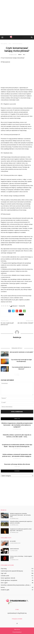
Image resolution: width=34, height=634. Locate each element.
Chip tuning (3, 568)
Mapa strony (17, 629)
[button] (32, 37)
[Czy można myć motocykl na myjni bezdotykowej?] (5, 361)
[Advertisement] (17, 18)
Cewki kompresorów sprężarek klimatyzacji (12, 571)
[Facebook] (17, 623)
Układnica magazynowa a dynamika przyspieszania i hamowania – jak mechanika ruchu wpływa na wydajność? (17, 425)
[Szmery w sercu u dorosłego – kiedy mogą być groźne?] (5, 558)
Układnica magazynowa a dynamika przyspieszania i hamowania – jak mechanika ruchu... (20, 515)
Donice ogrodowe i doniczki (8, 578)
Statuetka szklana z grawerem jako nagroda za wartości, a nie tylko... (21, 522)
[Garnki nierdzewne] (5, 551)
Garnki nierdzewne (14, 549)
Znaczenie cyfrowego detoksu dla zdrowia (17, 464)
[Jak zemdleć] (5, 543)
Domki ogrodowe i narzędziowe (9, 580)
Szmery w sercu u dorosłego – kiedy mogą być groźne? (21, 557)
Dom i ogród (4, 582)
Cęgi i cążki (3, 573)
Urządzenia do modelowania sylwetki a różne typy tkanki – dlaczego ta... (21, 529)
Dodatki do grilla (5, 589)
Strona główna (4, 43)
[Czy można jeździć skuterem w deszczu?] (5, 369)
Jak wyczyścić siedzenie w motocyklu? (21, 352)
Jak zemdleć (13, 541)
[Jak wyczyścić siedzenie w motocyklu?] (5, 354)
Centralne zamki (5, 575)
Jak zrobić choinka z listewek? (25, 323)
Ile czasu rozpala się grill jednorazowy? (7, 323)
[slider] (5, 306)
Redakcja (17, 337)
